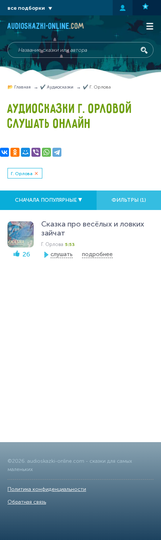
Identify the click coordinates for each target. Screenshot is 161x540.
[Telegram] (56, 152)
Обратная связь (26, 502)
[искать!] (144, 50)
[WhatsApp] (46, 152)
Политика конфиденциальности (46, 489)
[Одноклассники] (14, 152)
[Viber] (35, 152)
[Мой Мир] (25, 152)
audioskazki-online (45, 27)
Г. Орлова (22, 173)
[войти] (123, 7)
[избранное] (147, 7)
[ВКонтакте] (4, 152)
